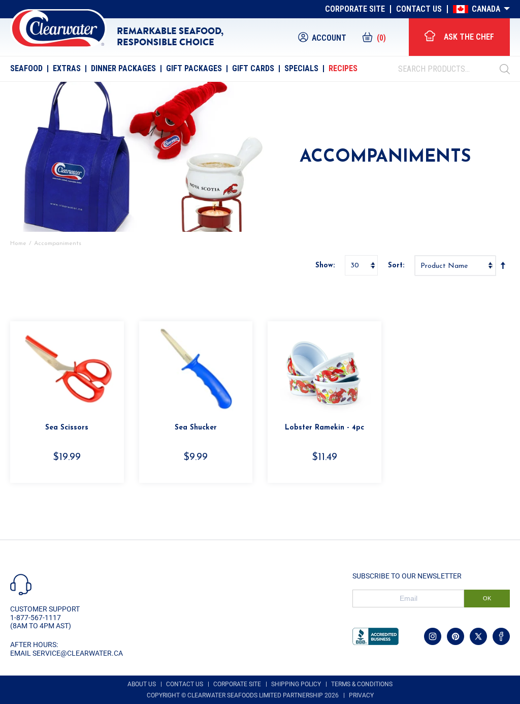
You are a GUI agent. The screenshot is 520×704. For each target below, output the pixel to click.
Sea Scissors (66, 428)
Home (18, 243)
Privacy (361, 695)
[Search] (505, 69)
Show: (325, 265)
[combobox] (449, 69)
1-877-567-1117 (35, 618)
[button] (374, 37)
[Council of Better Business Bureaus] (375, 636)
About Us (141, 684)
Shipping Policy (296, 684)
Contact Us (419, 9)
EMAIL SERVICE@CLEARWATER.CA (66, 653)
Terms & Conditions (362, 684)
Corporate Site (355, 9)
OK (487, 598)
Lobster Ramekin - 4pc (324, 428)
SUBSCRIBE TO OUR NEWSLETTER (407, 575)
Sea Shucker (196, 428)
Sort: (396, 265)
